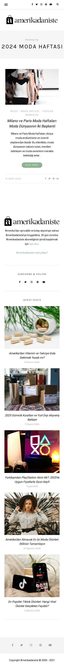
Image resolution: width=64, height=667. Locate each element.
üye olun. (34, 243)
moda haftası (30, 111)
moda (14, 111)
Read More (32, 165)
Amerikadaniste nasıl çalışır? (32, 252)
